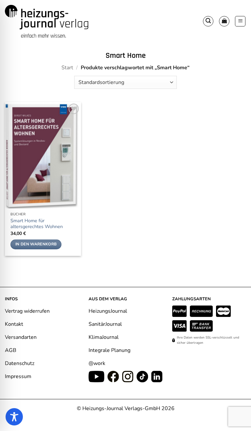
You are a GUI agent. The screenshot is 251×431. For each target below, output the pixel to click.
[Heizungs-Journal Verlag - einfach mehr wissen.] (46, 21)
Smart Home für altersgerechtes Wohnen (36, 224)
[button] (208, 21)
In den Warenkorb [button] (36, 244)
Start (67, 67)
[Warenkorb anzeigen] (224, 21)
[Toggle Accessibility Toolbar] (14, 416)
